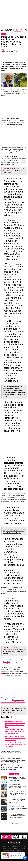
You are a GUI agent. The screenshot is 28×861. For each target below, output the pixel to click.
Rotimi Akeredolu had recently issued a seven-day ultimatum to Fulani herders (12, 671)
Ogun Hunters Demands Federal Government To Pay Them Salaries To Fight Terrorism (15, 738)
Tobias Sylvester (11, 51)
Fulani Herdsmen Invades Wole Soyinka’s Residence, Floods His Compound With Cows (14, 731)
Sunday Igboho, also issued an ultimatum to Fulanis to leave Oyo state (13, 701)
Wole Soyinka (5, 754)
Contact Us (15, 846)
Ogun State (16, 752)
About (8, 846)
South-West (6, 662)
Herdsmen (4, 752)
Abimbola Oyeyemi (18, 158)
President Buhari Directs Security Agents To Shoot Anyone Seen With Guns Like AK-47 (15, 744)
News (10, 752)
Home (3, 846)
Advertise (23, 846)
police (22, 752)
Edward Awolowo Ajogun (8, 495)
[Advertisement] (14, 14)
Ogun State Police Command (9, 62)
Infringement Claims (20, 848)
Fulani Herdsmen (16, 751)
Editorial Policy (8, 848)
